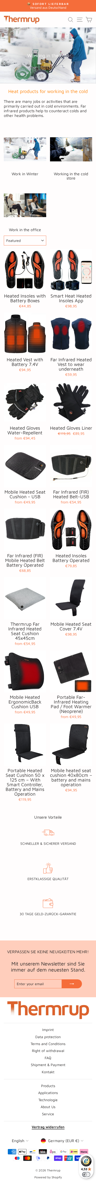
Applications (48, 1092)
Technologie (48, 1100)
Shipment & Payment (48, 1065)
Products (48, 1086)
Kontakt (48, 1072)
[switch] (86, 1174)
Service (48, 1114)
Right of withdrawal (48, 1050)
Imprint (48, 1029)
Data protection (48, 1037)
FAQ (48, 1058)
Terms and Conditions (48, 1044)
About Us (48, 1107)
